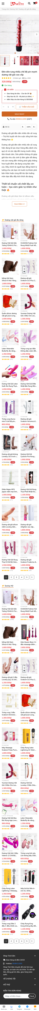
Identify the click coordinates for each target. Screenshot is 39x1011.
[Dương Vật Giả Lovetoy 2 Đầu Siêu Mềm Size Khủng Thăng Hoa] (29, 771)
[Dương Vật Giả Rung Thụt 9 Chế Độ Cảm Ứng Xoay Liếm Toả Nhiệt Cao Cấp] (10, 547)
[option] (5, 60)
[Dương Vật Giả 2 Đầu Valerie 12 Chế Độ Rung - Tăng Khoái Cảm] (10, 841)
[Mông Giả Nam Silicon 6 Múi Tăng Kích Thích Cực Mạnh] (10, 266)
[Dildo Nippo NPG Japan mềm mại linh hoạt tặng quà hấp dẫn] (10, 477)
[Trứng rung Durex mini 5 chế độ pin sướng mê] (10, 407)
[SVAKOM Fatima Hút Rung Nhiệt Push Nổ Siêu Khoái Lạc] (29, 231)
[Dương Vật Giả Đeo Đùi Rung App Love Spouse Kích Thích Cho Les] (10, 806)
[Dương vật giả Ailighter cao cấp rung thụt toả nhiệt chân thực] (29, 512)
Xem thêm (18, 204)
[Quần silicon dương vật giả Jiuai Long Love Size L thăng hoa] (10, 301)
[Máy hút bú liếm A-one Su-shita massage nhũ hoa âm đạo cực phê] (29, 876)
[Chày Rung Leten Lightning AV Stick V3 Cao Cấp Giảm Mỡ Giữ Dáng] (29, 735)
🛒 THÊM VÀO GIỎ (26, 107)
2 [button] (17, 53)
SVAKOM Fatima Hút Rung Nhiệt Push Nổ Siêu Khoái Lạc (29, 245)
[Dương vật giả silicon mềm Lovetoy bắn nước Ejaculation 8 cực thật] (10, 512)
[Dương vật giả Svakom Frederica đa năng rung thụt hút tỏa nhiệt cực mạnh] (29, 547)
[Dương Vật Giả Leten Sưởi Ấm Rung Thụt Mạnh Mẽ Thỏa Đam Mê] (10, 372)
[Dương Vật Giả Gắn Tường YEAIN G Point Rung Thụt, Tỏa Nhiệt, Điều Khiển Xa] (10, 231)
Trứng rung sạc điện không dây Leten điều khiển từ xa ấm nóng (29, 351)
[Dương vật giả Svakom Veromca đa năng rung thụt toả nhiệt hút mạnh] (29, 407)
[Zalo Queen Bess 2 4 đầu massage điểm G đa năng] (29, 632)
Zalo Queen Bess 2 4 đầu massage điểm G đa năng (28, 644)
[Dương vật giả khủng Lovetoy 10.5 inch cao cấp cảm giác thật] (10, 442)
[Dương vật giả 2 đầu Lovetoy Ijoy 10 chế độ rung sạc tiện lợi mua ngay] (10, 665)
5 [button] (23, 53)
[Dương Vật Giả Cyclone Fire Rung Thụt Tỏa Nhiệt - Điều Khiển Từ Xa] (29, 442)
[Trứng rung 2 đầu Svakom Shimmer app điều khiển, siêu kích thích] (10, 700)
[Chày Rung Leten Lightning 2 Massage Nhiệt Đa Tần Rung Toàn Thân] (10, 876)
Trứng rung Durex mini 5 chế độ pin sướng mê (8, 421)
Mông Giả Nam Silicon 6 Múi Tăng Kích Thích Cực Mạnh (10, 280)
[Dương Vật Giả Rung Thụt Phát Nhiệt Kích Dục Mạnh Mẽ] (29, 477)
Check (31, 996)
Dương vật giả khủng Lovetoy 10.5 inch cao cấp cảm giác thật (10, 456)
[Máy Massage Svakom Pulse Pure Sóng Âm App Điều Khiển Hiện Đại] (10, 735)
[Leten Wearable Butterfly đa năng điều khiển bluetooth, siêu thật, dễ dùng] (10, 336)
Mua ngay (19, 114)
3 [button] (19, 53)
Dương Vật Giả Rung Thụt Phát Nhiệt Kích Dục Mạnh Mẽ (28, 491)
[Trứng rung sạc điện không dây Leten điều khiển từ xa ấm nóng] (29, 336)
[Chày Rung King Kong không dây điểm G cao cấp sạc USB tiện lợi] (29, 911)
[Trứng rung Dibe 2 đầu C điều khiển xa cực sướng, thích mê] (10, 911)
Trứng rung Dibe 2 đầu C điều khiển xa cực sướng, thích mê (9, 926)
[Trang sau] (32, 577)
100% (29, 127)
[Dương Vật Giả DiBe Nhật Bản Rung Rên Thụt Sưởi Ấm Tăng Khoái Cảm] (29, 372)
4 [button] (21, 53)
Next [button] (36, 34)
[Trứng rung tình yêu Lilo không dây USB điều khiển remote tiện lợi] (29, 841)
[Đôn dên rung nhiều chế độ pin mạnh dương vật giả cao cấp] (19, 34)
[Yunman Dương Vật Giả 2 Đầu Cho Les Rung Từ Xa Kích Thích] (29, 301)
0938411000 (21, 119)
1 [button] (15, 53)
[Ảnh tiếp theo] (36, 61)
